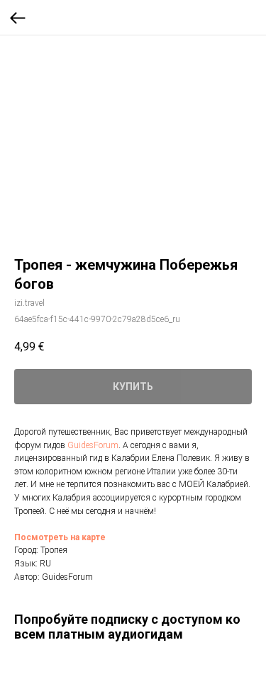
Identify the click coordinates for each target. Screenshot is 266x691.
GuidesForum (92, 445)
